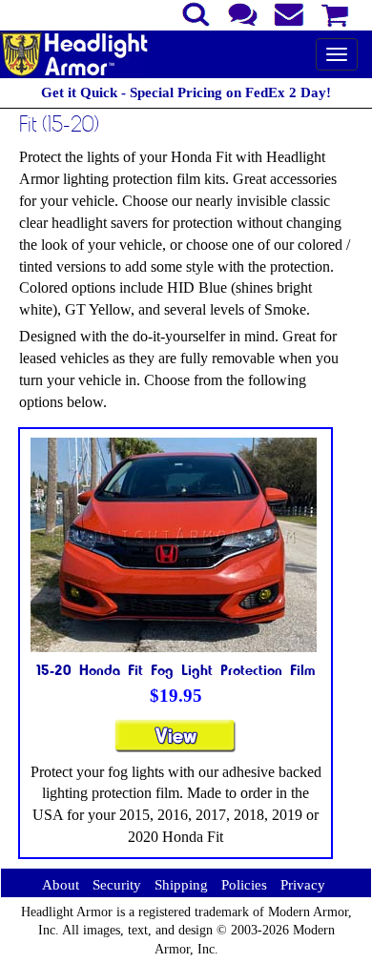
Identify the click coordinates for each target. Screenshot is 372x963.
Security (117, 884)
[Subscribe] (289, 12)
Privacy (302, 884)
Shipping (181, 884)
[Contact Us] (242, 12)
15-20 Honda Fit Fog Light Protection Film (176, 669)
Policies (244, 884)
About (60, 884)
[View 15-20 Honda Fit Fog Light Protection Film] (175, 744)
